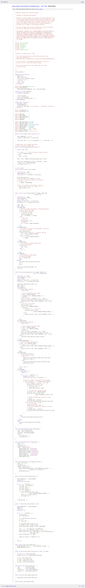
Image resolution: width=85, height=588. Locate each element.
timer (45, 6)
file (38, 9)
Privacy (10, 586)
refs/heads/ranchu (34, 6)
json (83, 586)
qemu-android (16, 6)
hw (42, 6)
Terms (14, 586)
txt (80, 586)
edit (41, 9)
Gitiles (7, 586)
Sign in (82, 2)
